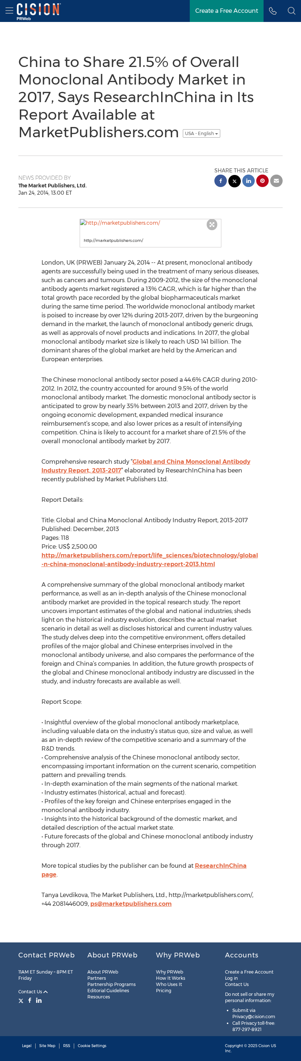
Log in (231, 978)
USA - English (200, 133)
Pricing (163, 990)
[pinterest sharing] (262, 182)
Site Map (47, 1045)
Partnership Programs (111, 984)
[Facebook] (29, 1000)
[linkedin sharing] (248, 182)
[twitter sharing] (234, 182)
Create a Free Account (249, 972)
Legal (27, 1045)
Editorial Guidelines (108, 990)
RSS (66, 1045)
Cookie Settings (92, 1045)
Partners (96, 978)
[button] (291, 11)
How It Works (170, 978)
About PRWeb (102, 972)
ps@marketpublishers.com (131, 903)
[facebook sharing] (220, 182)
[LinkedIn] (39, 1000)
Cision (264, 1045)
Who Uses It (169, 984)
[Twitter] (21, 1000)
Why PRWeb (169, 972)
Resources (98, 997)
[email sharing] (276, 182)
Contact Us (30, 991)
